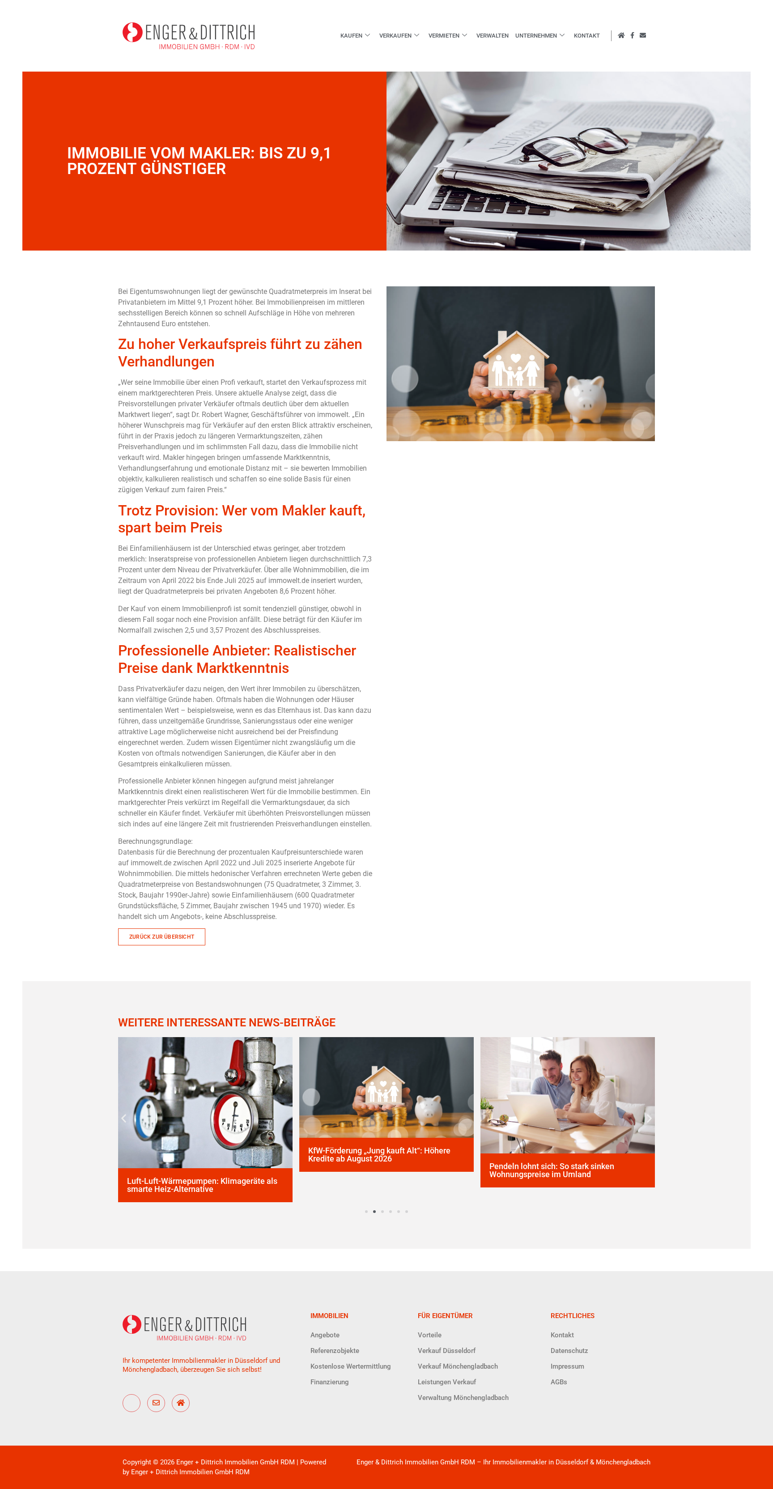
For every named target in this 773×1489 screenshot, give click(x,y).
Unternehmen (536, 35)
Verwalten (492, 35)
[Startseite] (181, 1403)
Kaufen (351, 35)
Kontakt (587, 35)
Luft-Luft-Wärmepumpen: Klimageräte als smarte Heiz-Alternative (202, 1185)
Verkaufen (395, 35)
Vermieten (444, 35)
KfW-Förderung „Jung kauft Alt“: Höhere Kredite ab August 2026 (379, 1154)
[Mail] (156, 1403)
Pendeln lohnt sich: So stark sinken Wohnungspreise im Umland (551, 1170)
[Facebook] (131, 1403)
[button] (123, 1118)
